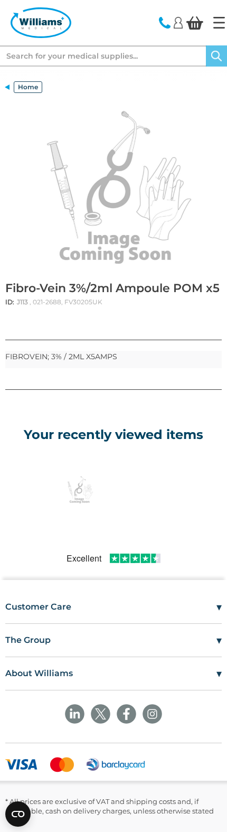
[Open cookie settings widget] (18, 814)
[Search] (216, 56)
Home (28, 87)
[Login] (178, 22)
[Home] (219, 23)
